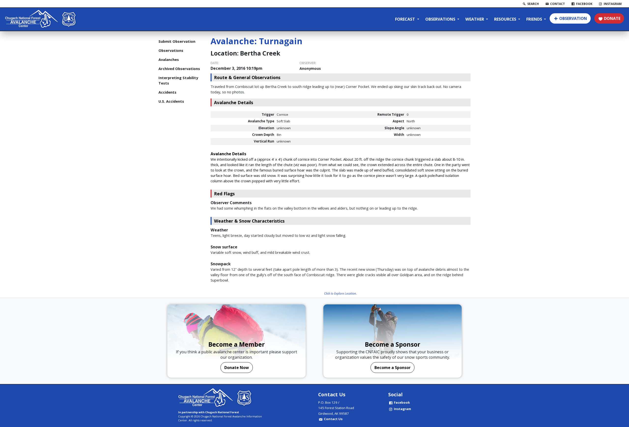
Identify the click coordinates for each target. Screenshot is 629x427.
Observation (573, 18)
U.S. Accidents (171, 101)
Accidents (167, 92)
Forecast (405, 19)
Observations (440, 19)
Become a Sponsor (392, 367)
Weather (475, 19)
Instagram (402, 409)
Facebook (402, 402)
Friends (534, 19)
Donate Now (236, 367)
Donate (612, 18)
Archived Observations (179, 68)
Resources (505, 19)
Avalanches (168, 59)
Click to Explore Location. (340, 293)
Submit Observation (176, 41)
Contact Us (333, 419)
